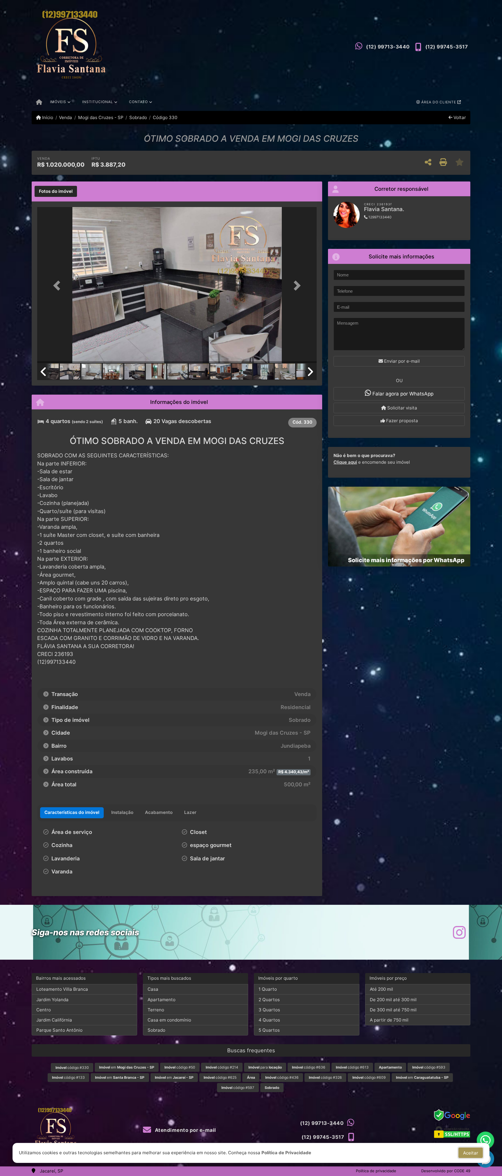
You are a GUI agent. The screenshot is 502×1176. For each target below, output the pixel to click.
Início (47, 117)
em (126, 1067)
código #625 (220, 1077)
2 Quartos (269, 999)
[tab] (56, 191)
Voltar (459, 117)
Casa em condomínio (169, 1020)
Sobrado (138, 117)
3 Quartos (269, 1010)
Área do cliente (438, 102)
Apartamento (161, 999)
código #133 (68, 1077)
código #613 (352, 1067)
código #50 (179, 1067)
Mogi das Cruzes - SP (100, 117)
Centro (43, 1010)
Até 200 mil (381, 989)
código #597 (237, 1087)
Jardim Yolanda (52, 999)
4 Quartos (269, 1020)
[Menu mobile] (39, 102)
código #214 (222, 1067)
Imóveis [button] (58, 102)
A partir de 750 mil (389, 1020)
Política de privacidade (376, 1170)
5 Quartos (269, 1030)
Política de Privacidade (286, 1152)
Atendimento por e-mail (184, 1130)
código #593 (428, 1067)
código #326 (325, 1077)
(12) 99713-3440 (388, 47)
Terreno (156, 1010)
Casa (153, 989)
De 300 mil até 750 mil (393, 1010)
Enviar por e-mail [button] (401, 361)
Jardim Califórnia (54, 1020)
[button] (58, 285)
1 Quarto (268, 989)
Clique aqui (345, 462)
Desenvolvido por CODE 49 (445, 1170)
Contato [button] (138, 102)
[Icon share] (459, 932)
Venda (65, 117)
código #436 (282, 1077)
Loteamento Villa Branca (62, 989)
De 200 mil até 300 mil (393, 999)
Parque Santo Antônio (59, 1030)
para (265, 1067)
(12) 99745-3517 (446, 47)
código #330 (72, 1067)
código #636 (308, 1067)
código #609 (369, 1077)
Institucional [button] (97, 102)
